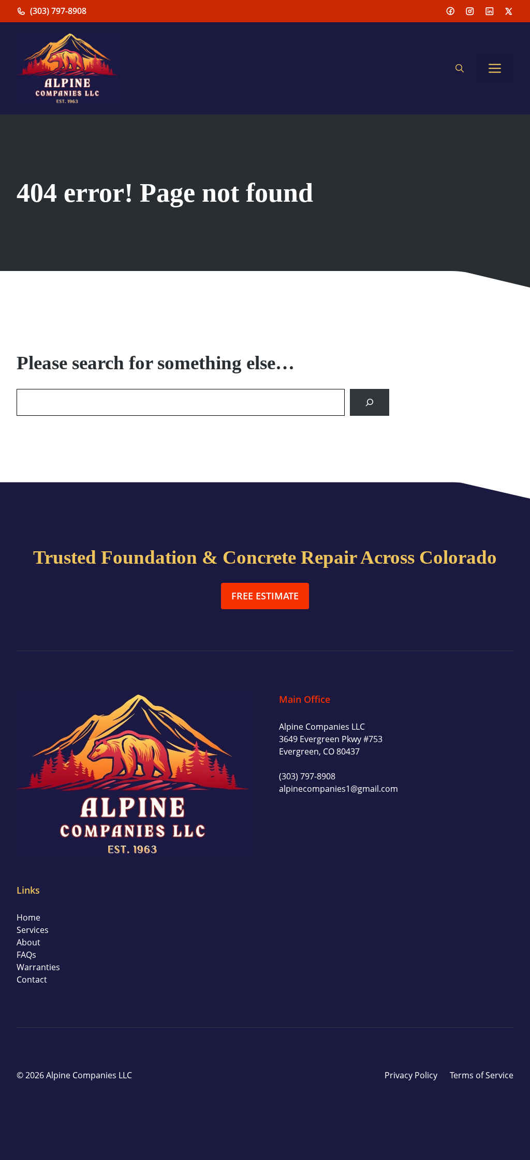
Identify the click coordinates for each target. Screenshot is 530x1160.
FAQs (26, 954)
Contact (32, 979)
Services (33, 930)
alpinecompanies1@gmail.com (338, 788)
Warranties (38, 967)
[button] (459, 68)
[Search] (369, 402)
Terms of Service (481, 1075)
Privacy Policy (411, 1075)
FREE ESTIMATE (265, 596)
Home (28, 917)
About (28, 942)
